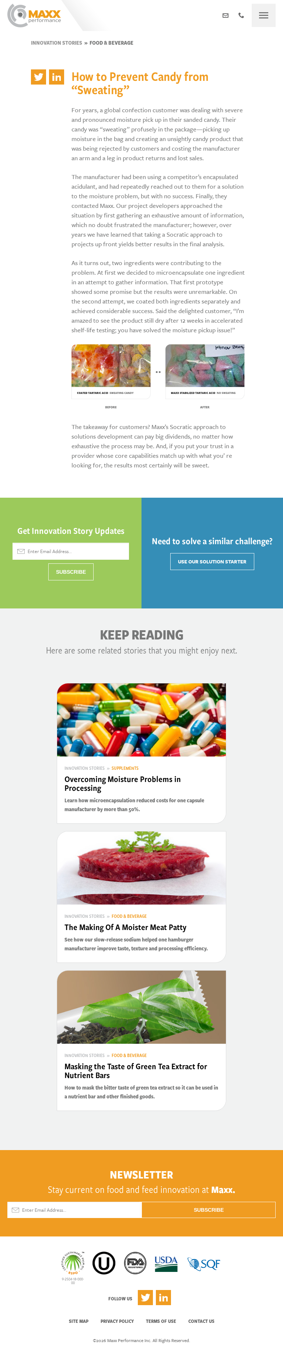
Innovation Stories (56, 43)
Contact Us (201, 1321)
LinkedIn (163, 1297)
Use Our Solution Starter (212, 561)
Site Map (78, 1321)
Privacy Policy (117, 1321)
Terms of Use (161, 1321)
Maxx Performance (34, 15)
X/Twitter (145, 1297)
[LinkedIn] (56, 77)
